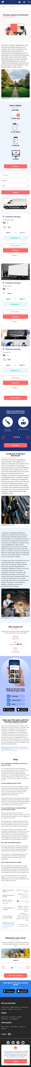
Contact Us (22, 1026)
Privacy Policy (9, 1054)
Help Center (14, 1026)
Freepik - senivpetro (16, 618)
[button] (3, 437)
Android (25, 901)
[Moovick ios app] (22, 710)
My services (24, 1007)
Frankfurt (9, 902)
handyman (12, 924)
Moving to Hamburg (12, 750)
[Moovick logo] (2, 2)
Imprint (7, 1026)
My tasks (3, 1009)
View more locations (15, 975)
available (25, 891)
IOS (27, 902)
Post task (15, 445)
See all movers (16, 398)
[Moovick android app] (9, 710)
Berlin (4, 903)
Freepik (12, 525)
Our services (17, 1009)
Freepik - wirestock (16, 98)
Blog (2, 1026)
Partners (3, 1028)
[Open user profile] (4, 227)
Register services (15, 1007)
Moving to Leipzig (19, 749)
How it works (5, 1007)
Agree (15, 1061)
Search (15, 192)
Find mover (4, 1019)
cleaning (5, 924)
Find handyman (13, 1019)
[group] (7, 424)
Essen (4, 902)
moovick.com (24, 897)
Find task (10, 1009)
